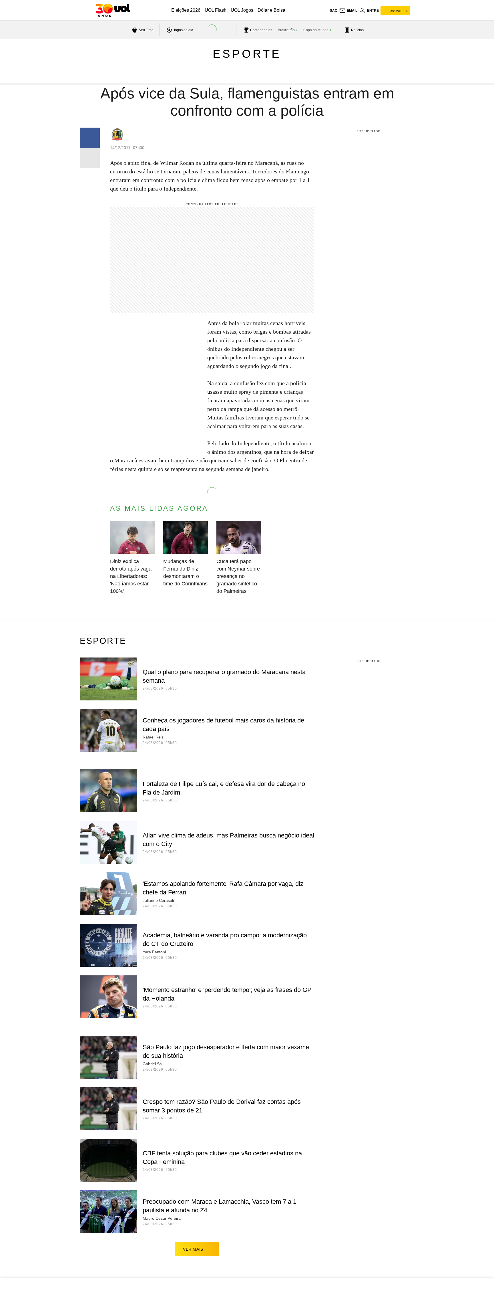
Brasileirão (286, 30)
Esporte (247, 53)
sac (333, 11)
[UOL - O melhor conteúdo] (113, 10)
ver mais (193, 1249)
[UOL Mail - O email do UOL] (348, 10)
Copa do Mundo (315, 30)
